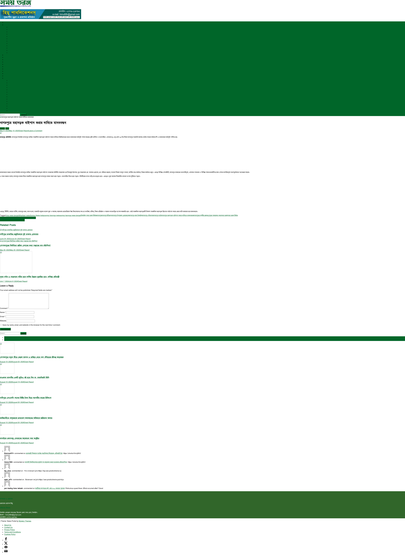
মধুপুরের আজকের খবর (214, 215)
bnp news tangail (12, 215)
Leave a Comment (35, 131)
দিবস (10, 92)
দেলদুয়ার (11, 43)
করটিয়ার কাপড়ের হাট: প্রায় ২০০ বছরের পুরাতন (50, 488)
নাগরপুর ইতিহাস (106, 215)
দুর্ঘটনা (10, 90)
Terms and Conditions (12, 532)
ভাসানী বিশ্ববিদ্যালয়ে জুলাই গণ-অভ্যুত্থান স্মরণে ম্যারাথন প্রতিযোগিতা (46, 462)
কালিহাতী (11, 39)
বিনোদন (6, 64)
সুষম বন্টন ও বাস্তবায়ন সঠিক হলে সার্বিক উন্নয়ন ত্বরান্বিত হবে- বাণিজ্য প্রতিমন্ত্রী (29, 277)
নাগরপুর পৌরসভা (147, 215)
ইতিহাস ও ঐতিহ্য (14, 97)
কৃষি (5, 69)
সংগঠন (10, 85)
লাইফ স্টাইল (12, 104)
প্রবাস (10, 108)
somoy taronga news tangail (70, 215)
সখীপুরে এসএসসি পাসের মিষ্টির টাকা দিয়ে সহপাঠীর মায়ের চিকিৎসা (25, 398)
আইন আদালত (12, 80)
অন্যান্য (6, 78)
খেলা (5, 57)
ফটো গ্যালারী (12, 99)
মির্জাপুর (10, 50)
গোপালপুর (11, 34)
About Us (7, 525)
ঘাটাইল (10, 41)
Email (2, 316)
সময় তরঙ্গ (224, 215)
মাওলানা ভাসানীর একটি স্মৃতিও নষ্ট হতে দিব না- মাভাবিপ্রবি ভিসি (24, 377)
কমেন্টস (6, 340)
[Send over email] (6, 548)
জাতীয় (6, 73)
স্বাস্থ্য (5, 62)
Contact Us (8, 527)
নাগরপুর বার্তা (157, 215)
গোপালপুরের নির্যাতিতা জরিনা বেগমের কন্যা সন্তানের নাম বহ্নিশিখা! (25, 245)
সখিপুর (10, 53)
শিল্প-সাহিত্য (12, 83)
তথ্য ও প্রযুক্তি (8, 71)
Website (3, 321)
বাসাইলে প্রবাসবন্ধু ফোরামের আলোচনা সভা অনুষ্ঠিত (19, 438)
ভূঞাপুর (10, 36)
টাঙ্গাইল (6, 25)
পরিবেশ (6, 66)
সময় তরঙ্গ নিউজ (232, 215)
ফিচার (10, 106)
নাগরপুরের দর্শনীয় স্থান (200, 215)
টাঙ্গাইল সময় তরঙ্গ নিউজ (89, 215)
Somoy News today (37, 215)
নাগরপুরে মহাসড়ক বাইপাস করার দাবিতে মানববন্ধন (177, 215)
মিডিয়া (10, 101)
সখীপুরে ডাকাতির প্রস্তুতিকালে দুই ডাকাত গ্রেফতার (19, 234)
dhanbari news (24, 215)
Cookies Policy (10, 534)
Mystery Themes (25, 521)
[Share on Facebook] (6, 540)
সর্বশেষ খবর (8, 337)
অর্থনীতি (6, 55)
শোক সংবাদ (12, 111)
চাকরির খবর (12, 94)
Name (2, 312)
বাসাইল (10, 48)
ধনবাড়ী (10, 29)
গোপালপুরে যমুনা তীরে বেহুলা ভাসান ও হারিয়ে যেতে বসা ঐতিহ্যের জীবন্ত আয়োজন (31, 357)
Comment (4, 308)
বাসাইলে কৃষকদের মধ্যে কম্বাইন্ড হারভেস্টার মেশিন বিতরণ (18, 218)
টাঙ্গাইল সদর (12, 27)
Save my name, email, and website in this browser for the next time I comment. (31, 325)
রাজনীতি (6, 22)
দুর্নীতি (10, 87)
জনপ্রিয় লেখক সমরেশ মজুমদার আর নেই (12, 220)
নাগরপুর (10, 46)
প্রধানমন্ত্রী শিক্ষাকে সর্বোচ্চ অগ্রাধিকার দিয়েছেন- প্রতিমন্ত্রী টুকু (44, 453)
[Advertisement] (63, 154)
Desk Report (23, 131)
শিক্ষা (5, 59)
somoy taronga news (52, 215)
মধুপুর (10, 32)
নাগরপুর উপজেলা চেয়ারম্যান (120, 215)
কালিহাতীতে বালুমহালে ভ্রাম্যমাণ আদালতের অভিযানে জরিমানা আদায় (26, 418)
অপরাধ (6, 76)
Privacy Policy (9, 530)
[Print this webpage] (6, 552)
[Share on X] (6, 544)
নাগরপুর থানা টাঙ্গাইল (135, 215)
